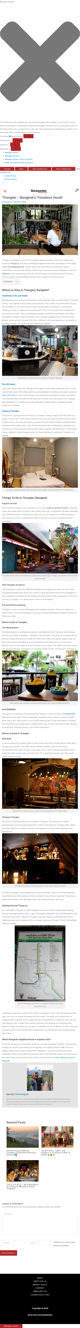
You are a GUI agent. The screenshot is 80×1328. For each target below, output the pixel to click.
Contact (40, 1288)
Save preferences (63, 169)
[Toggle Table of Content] (16, 281)
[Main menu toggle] (5, 191)
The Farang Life (22, 1094)
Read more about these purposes (19, 162)
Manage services (12, 156)
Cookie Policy (10, 176)
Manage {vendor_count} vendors (18, 159)
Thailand (23, 202)
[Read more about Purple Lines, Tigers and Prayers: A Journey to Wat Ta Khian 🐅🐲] (57, 1137)
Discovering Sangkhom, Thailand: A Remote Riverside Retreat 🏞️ (21, 1152)
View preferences (39, 169)
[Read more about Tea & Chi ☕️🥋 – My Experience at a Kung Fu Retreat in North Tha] (23, 1171)
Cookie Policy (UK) (40, 1295)
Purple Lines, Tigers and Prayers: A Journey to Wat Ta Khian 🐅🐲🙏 (55, 1152)
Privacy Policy (11, 179)
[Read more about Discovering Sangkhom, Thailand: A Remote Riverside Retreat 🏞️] (23, 1137)
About (40, 1278)
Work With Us (40, 1291)
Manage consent (11, 1326)
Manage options (11, 152)
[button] (40, 62)
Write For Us (40, 1281)
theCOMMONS (69, 714)
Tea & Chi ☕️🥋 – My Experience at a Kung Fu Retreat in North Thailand (22, 1186)
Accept (7, 169)
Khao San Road (8, 395)
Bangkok (5, 273)
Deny (21, 169)
